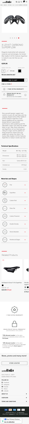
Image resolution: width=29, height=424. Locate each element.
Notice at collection (8, 422)
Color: (21, 67)
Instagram (6, 384)
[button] (16, 95)
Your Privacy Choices (13, 419)
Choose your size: (6, 67)
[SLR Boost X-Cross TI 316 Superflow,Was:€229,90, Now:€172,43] (11, 269)
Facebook (6, 382)
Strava (5, 389)
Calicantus (11, 414)
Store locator (14, 363)
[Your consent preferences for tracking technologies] (2, 421)
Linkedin (5, 391)
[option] (14, 20)
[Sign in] (19, 2)
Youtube (5, 386)
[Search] (21, 2)
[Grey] (25, 287)
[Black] (3, 285)
